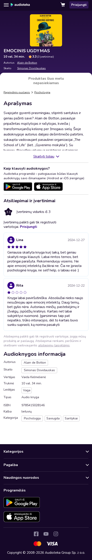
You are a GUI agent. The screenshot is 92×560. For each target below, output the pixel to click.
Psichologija (42, 92)
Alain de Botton (27, 63)
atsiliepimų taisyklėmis (54, 345)
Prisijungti (79, 5)
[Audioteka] (20, 5)
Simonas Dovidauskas (31, 68)
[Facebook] (36, 534)
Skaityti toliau (43, 156)
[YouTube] (46, 534)
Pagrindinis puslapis (17, 92)
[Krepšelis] (63, 5)
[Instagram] (56, 534)
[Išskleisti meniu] (6, 5)
